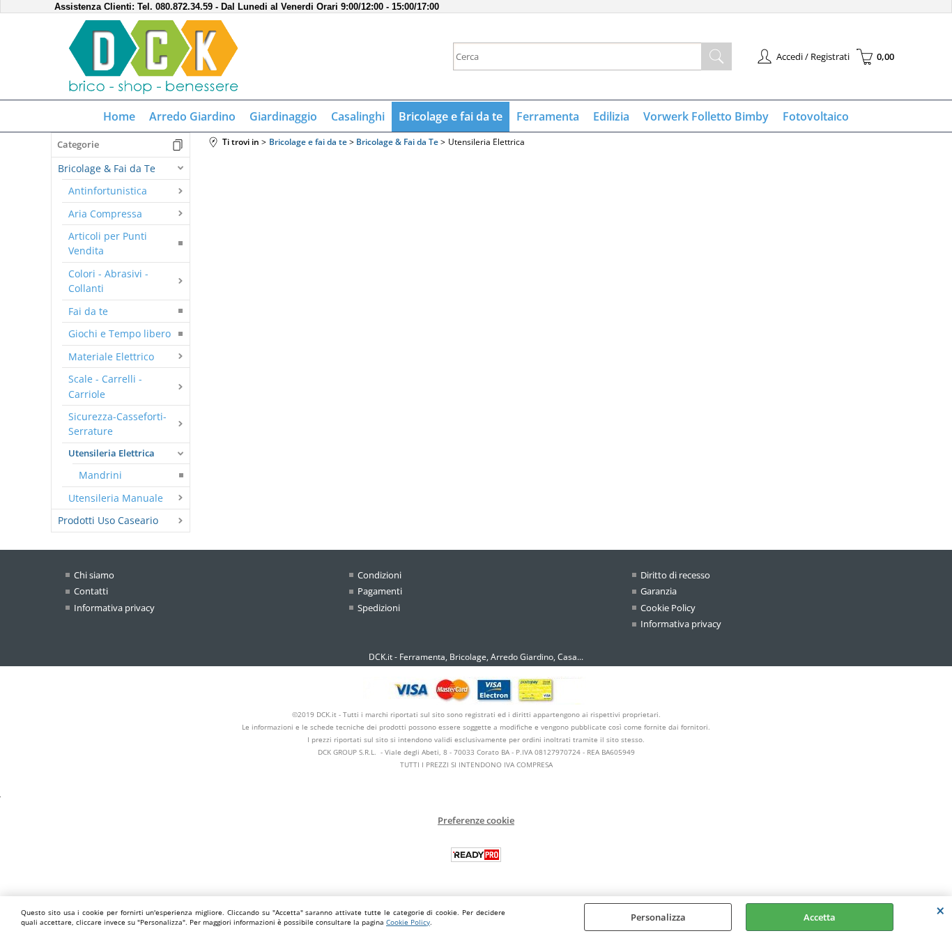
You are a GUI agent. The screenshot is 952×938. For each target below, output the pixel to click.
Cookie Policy (408, 922)
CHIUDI (940, 910)
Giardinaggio (283, 116)
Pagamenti (380, 591)
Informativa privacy (114, 607)
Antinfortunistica (107, 190)
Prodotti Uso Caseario (108, 520)
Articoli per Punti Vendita (107, 243)
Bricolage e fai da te (450, 116)
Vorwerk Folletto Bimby (706, 116)
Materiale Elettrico (111, 356)
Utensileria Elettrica (111, 453)
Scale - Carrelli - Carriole (105, 386)
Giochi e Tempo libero (119, 333)
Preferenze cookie (476, 820)
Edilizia (611, 116)
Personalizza (658, 917)
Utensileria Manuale (115, 498)
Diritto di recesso (675, 575)
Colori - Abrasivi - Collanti (108, 281)
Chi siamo (94, 575)
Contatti (91, 591)
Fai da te (88, 311)
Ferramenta (547, 116)
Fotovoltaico (816, 116)
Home (119, 116)
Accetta (820, 917)
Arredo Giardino (192, 116)
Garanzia (658, 591)
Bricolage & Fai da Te (106, 168)
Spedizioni (379, 607)
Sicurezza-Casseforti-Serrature (117, 424)
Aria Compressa (105, 213)
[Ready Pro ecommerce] (476, 854)
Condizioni (379, 575)
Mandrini (100, 475)
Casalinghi (358, 116)
